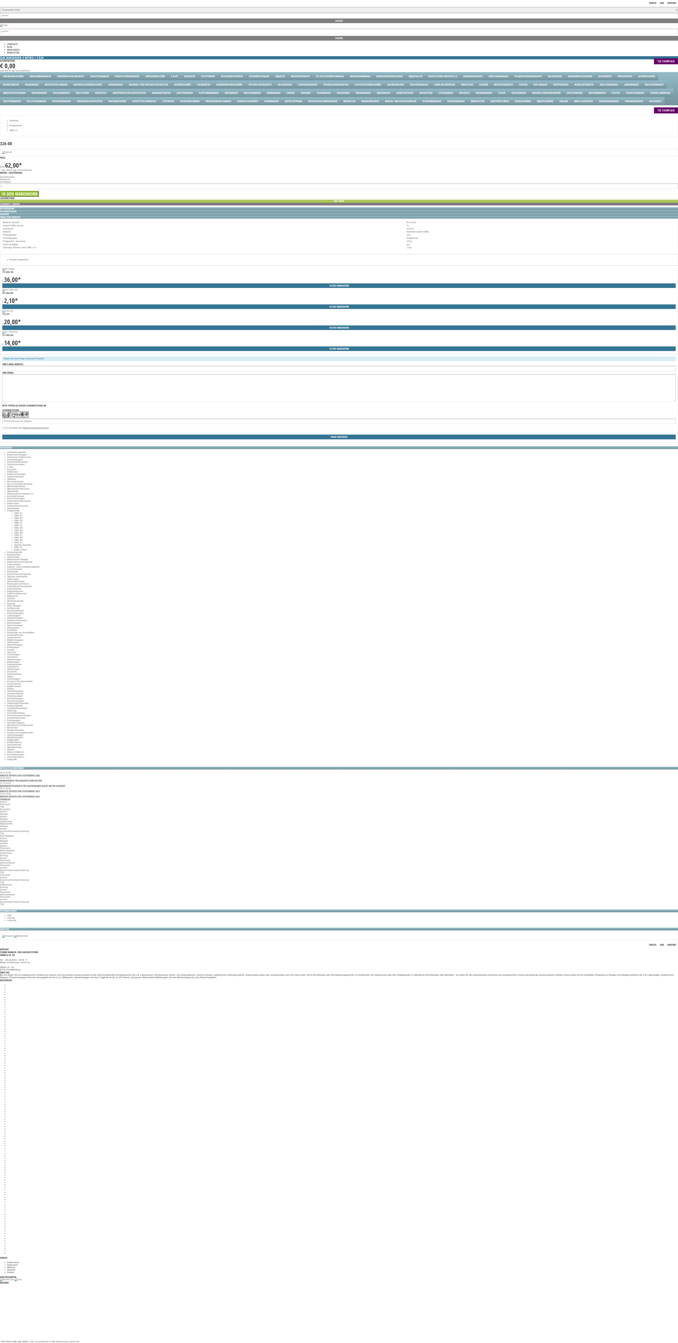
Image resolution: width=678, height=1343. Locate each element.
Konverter (11, 469)
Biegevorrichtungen (16, 474)
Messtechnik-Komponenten (20, 725)
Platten (10, 689)
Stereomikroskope (16, 581)
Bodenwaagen (14, 623)
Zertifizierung (13, 608)
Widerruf (11, 1267)
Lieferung (11, 920)
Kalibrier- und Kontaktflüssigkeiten (23, 567)
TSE (2, 807)
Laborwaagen (13, 615)
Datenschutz (13, 1262)
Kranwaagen (13, 647)
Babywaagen (13, 662)
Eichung (11, 603)
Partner (10, 1272)
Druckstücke (13, 666)
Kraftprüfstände (14, 742)
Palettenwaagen (15, 696)
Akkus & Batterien (15, 752)
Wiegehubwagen (15, 737)
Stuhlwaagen (13, 669)
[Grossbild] (7, 152)
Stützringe (12, 710)
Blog (9, 47)
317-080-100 (7, 272)
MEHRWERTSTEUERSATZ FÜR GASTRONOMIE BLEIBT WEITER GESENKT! (32, 786)
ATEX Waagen (14, 606)
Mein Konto (13, 49)
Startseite (12, 44)
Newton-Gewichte (22, 545)
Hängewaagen (14, 659)
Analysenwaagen (15, 613)
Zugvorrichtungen (15, 476)
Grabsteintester (14, 664)
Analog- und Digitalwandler (20, 732)
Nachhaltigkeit (7, 836)
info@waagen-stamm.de (18, 962)
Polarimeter (12, 571)
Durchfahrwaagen (15, 754)
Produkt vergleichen (19, 259)
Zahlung (11, 918)
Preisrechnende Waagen (19, 715)
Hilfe (9, 915)
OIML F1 (18, 523)
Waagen (4, 814)
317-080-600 (7, 335)
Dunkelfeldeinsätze (16, 718)
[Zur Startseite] (4, 25)
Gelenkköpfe (13, 508)
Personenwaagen (15, 701)
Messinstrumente (15, 481)
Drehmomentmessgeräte (19, 574)
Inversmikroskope (15, 496)
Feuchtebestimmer (16, 713)
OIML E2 (18, 513)
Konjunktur (5, 809)
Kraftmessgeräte (15, 706)
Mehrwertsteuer (7, 850)
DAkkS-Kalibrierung (16, 593)
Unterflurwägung (15, 693)
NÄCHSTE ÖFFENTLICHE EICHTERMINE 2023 (20, 791)
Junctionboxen (14, 637)
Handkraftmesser (15, 635)
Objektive (11, 479)
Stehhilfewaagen (15, 691)
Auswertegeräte (14, 552)
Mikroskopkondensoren (18, 489)
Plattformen (12, 472)
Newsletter (13, 52)
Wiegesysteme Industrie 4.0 (20, 494)
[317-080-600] (10, 332)
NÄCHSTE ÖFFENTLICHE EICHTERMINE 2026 (20, 775)
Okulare (11, 749)
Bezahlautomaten (15, 610)
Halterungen (13, 503)
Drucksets (12, 671)
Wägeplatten (13, 740)
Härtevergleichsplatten (18, 703)
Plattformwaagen (15, 640)
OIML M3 (18, 533)
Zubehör (11, 598)
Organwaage (13, 557)
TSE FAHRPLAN (666, 61)
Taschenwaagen (15, 625)
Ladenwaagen (14, 564)
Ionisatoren (12, 657)
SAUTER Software (16, 723)
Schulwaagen (13, 679)
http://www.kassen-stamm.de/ (65, 1341)
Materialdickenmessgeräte (19, 562)
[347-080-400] (10, 290)
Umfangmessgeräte (16, 452)
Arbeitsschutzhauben (17, 620)
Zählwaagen (13, 642)
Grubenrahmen (14, 674)
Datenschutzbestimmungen (36, 428)
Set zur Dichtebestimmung (19, 484)
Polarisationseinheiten (18, 584)
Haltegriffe (12, 759)
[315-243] (7, 311)
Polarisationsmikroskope (19, 501)
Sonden (11, 650)
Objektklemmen (14, 747)
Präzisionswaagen (16, 498)
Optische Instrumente (17, 576)
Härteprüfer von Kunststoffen (20, 632)
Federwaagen (13, 720)
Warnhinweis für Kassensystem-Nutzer (21, 780)
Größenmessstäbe (16, 464)
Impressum (12, 1265)
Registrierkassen (15, 591)
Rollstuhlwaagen (15, 698)
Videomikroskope (15, 757)
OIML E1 (18, 515)
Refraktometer (14, 554)
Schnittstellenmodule (17, 708)
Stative (10, 676)
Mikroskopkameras (16, 486)
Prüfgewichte (13, 510)
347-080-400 (7, 293)
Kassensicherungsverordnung (14, 831)
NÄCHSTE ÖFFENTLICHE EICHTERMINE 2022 (20, 796)
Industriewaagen (15, 459)
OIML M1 (18, 520)
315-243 (5, 314)
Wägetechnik (6, 824)
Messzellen (12, 727)
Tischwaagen (13, 654)
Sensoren (11, 652)
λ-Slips (10, 467)
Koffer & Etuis (20, 550)
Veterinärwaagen (15, 735)
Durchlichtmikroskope (17, 462)
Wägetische (12, 596)
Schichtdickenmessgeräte (19, 586)
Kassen (3, 802)
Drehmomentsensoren (18, 506)
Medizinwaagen (14, 645)
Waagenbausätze (15, 730)
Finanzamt (5, 804)
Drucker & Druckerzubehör (20, 681)
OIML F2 (18, 525)
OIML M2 (18, 528)
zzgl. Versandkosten (20, 70)
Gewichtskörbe (14, 745)
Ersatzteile (12, 630)
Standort (11, 1270)
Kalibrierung (6, 821)
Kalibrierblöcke (14, 589)
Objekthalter (13, 491)
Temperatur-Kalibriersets (19, 457)
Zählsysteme (13, 628)
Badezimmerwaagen (17, 454)
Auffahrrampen (14, 686)
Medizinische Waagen (17, 559)
